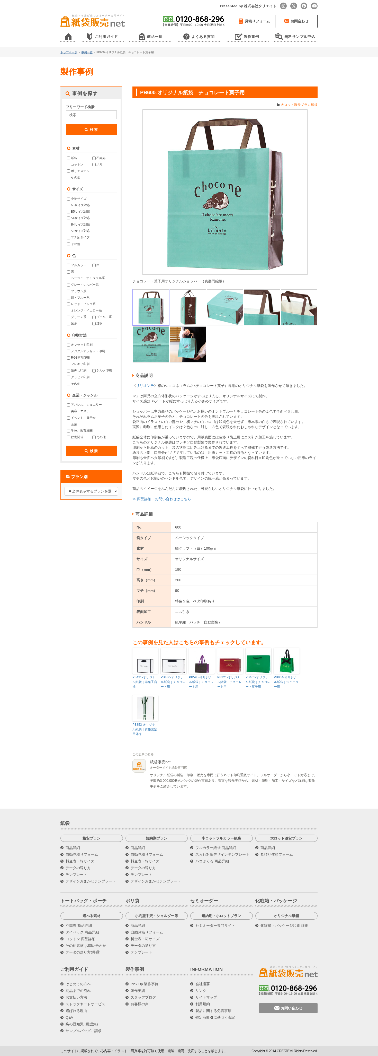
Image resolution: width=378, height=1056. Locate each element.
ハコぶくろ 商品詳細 (212, 861)
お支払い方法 (76, 997)
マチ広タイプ (79, 237)
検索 (93, 129)
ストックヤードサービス (85, 1004)
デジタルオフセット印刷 (87, 351)
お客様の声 (140, 1004)
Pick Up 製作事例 (144, 984)
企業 (73, 424)
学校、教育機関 (81, 430)
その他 (75, 177)
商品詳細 (73, 848)
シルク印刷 (104, 370)
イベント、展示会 (83, 418)
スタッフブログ (143, 997)
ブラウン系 (78, 291)
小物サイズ (78, 199)
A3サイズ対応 (80, 231)
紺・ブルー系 (79, 297)
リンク (200, 991)
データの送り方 (78, 868)
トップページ (68, 52)
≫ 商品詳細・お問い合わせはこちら (161, 499)
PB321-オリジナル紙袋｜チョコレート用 (229, 682)
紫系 (73, 323)
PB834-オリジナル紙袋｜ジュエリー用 (286, 682)
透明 (99, 323)
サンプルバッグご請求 (84, 1031)
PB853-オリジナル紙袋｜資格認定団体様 (144, 729)
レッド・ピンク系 (83, 304)
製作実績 (138, 991)
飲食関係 (76, 437)
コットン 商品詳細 (80, 939)
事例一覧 (87, 52)
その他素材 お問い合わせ (86, 946)
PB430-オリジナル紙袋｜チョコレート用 (173, 682)
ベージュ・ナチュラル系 (87, 278)
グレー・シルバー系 (84, 285)
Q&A (69, 1017)
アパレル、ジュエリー (86, 404)
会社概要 (202, 984)
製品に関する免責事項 (213, 1011)
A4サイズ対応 (80, 218)
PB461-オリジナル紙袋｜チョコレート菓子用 (258, 682)
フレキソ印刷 (79, 364)
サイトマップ (206, 997)
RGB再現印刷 (80, 357)
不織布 (101, 158)
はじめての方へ (78, 984)
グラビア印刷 (79, 377)
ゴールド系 (104, 317)
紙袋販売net (160, 762)
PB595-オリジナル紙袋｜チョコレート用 (201, 682)
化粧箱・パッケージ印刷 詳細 (284, 925)
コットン (76, 164)
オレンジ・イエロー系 (86, 310)
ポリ (99, 164)
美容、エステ (79, 411)
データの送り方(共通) (83, 952)
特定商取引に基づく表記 (215, 1017)
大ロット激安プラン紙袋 (299, 105)
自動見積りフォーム (82, 854)
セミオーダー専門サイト (215, 925)
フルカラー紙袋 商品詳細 (215, 848)
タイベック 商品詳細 (82, 932)
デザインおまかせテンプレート (91, 881)
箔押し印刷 (78, 370)
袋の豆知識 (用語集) (82, 1024)
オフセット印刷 (81, 345)
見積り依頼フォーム (276, 854)
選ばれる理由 (76, 1011)
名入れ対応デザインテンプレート (222, 854)
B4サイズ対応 (80, 224)
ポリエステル (79, 171)
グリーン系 (78, 317)
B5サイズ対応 (80, 211)
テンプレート (76, 874)
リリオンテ (145, 386)
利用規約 (202, 1004)
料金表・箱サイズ (80, 861)
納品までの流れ (78, 991)
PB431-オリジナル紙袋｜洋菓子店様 (144, 682)
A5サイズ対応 (80, 205)
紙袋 (73, 158)
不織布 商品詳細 (79, 925)
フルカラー (78, 265)
